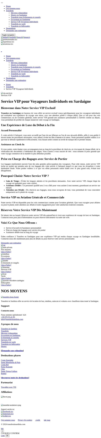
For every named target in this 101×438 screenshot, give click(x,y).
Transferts (10, 11)
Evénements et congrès (10, 338)
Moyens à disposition (19, 13)
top (2, 428)
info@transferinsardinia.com (12, 319)
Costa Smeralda (7, 360)
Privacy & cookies (25, 420)
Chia (3, 369)
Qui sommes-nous (13, 8)
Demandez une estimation (16, 31)
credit (37, 420)
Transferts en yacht (18, 24)
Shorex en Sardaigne (19, 15)
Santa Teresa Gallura (9, 371)
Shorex (4, 346)
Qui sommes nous (8, 420)
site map (47, 420)
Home (8, 6)
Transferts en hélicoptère (20, 26)
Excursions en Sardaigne (20, 19)
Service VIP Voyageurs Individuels (24, 22)
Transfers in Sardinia (9, 329)
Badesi (3, 373)
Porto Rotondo (6, 367)
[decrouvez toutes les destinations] (15, 378)
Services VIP (6, 340)
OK (7, 436)
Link (3, 436)
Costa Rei (5, 365)
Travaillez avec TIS (8, 387)
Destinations (11, 28)
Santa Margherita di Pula (10, 362)
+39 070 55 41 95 (8, 317)
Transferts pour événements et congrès (26, 17)
